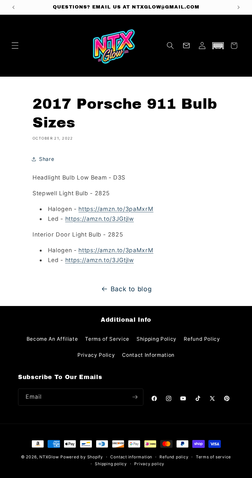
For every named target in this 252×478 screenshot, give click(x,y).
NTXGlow (49, 456)
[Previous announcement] (13, 7)
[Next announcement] (238, 7)
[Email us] (186, 45)
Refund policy (173, 456)
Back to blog (131, 289)
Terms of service (213, 456)
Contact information (131, 456)
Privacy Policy (96, 355)
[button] (15, 45)
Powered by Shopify (81, 456)
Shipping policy (111, 463)
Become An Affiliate (52, 339)
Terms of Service (107, 339)
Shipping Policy (156, 339)
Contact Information (148, 355)
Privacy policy (149, 463)
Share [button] (46, 159)
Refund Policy (202, 339)
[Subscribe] (135, 397)
